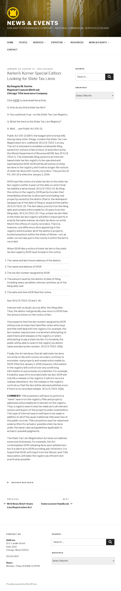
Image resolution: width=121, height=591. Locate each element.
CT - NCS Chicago (42, 69)
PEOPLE (23, 42)
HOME (10, 42)
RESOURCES (77, 42)
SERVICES (38, 42)
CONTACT (12, 49)
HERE (16, 100)
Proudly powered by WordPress (21, 584)
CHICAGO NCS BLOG (22, 483)
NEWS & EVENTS (32, 23)
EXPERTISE (57, 42)
